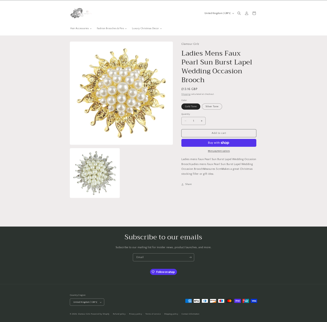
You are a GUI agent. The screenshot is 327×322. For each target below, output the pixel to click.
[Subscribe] (190, 257)
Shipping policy (171, 314)
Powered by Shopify (100, 314)
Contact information (190, 314)
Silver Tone (212, 106)
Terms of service (153, 314)
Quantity (185, 114)
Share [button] (188, 184)
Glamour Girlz (84, 314)
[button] (239, 13)
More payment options (219, 151)
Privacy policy (135, 314)
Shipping (185, 94)
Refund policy (119, 314)
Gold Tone (191, 106)
